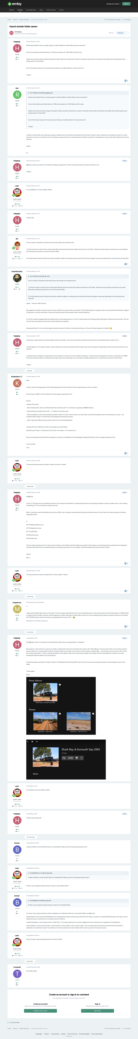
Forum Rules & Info (97, 1034)
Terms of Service (72, 1034)
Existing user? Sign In (113, 4)
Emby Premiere (51, 10)
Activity (61, 10)
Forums (20, 10)
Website (11, 10)
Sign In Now (97, 1010)
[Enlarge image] (111, 328)
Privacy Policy (55, 1034)
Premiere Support (84, 1034)
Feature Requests (31, 34)
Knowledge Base (31, 10)
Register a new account (40, 1010)
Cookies (63, 1034)
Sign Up (126, 4)
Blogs (41, 10)
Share (112, 33)
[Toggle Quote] (29, 93)
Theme (46, 1034)
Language (38, 1034)
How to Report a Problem (113, 19)
